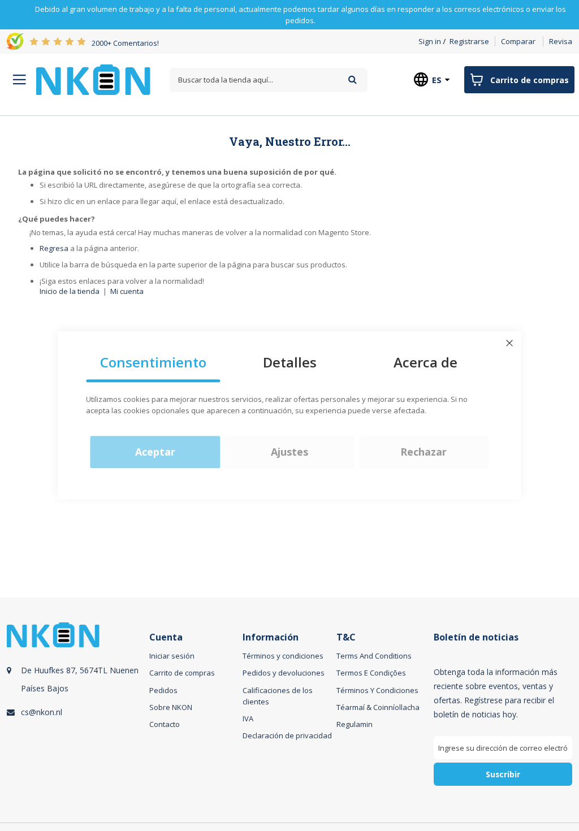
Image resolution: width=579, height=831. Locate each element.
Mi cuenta (127, 291)
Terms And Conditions (374, 656)
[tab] (76, 717)
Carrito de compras (182, 673)
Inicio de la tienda (70, 291)
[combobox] (268, 80)
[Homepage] (93, 79)
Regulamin (354, 724)
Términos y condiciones (283, 656)
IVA (248, 718)
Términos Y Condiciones (377, 690)
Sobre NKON (170, 707)
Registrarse (469, 41)
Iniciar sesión (172, 656)
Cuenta (166, 637)
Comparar (518, 41)
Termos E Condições (371, 673)
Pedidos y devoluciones (284, 673)
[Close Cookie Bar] (509, 343)
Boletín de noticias (476, 637)
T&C (346, 637)
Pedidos (163, 690)
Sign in (429, 41)
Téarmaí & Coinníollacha (378, 707)
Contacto (164, 724)
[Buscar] (353, 79)
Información (271, 637)
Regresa (54, 248)
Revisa (560, 41)
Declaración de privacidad (287, 735)
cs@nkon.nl (41, 712)
